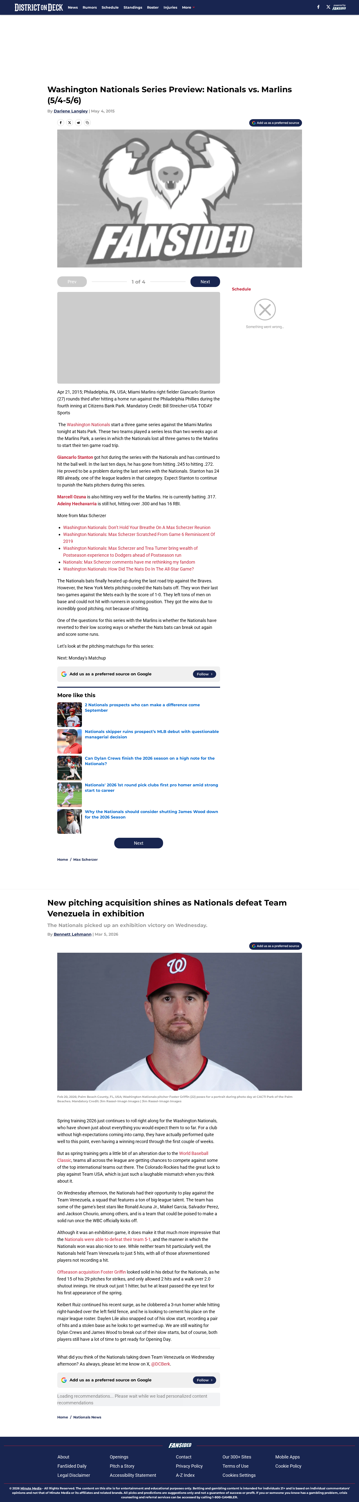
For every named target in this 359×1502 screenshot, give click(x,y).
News (73, 7)
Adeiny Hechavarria (77, 503)
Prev (72, 281)
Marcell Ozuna (71, 496)
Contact (183, 1456)
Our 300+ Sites (237, 1456)
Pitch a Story (122, 1466)
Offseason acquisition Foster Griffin (91, 1272)
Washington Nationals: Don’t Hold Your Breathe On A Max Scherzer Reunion (136, 527)
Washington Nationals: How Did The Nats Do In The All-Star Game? (128, 569)
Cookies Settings (239, 1475)
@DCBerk (160, 1364)
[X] (328, 7)
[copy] (87, 122)
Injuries (170, 7)
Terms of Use (236, 1466)
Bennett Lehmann (73, 934)
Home (62, 859)
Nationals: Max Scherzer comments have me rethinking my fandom (129, 562)
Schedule (110, 7)
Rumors (90, 7)
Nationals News (87, 1417)
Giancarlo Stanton (75, 457)
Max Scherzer (85, 859)
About (63, 1456)
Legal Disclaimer (73, 1475)
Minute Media (30, 1488)
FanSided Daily (72, 1466)
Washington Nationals (88, 424)
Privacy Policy (189, 1466)
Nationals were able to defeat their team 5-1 (108, 1239)
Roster (153, 7)
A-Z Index (185, 1475)
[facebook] (318, 7)
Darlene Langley (71, 111)
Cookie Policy (288, 1466)
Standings (133, 7)
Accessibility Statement (133, 1475)
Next (205, 281)
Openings (119, 1456)
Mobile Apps (287, 1456)
